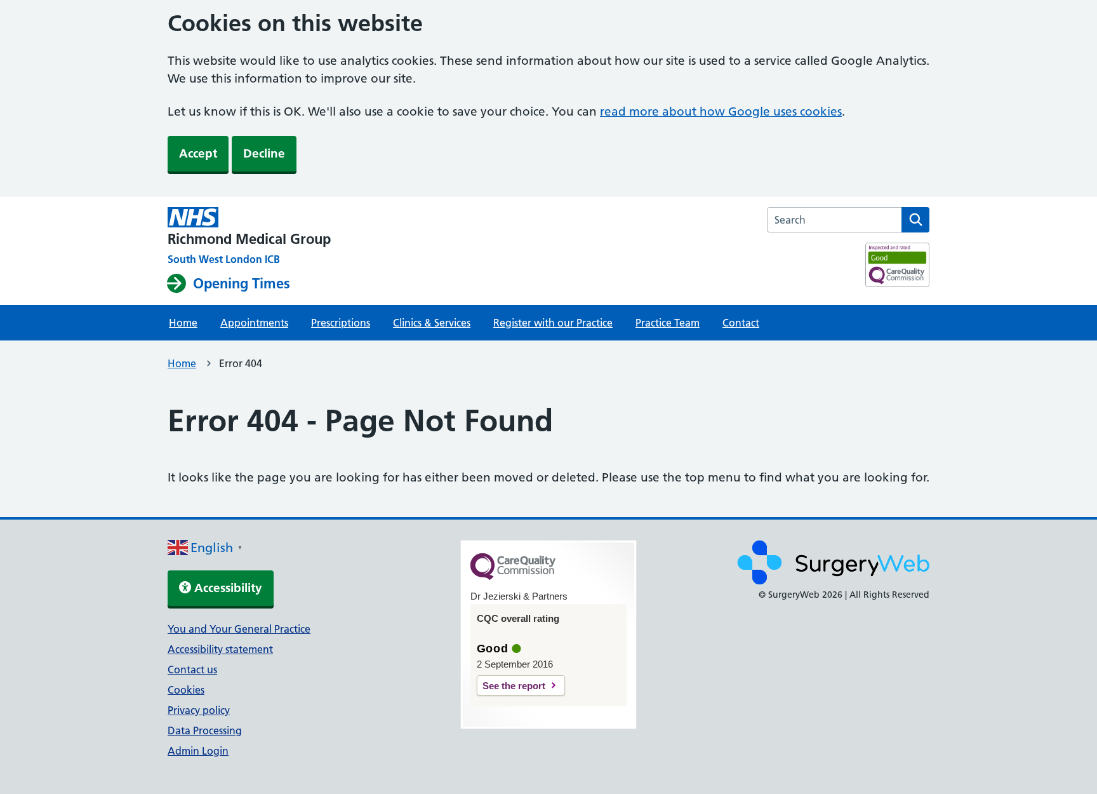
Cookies (186, 689)
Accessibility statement (220, 649)
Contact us (192, 669)
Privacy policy (199, 710)
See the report (513, 685)
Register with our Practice (553, 322)
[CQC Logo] (512, 577)
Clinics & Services (431, 322)
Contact (740, 322)
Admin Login (198, 750)
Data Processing (205, 730)
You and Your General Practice (239, 628)
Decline (264, 153)
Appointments (254, 322)
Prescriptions (340, 322)
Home (183, 322)
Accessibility (226, 588)
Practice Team (667, 322)
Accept (198, 153)
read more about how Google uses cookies (721, 111)
